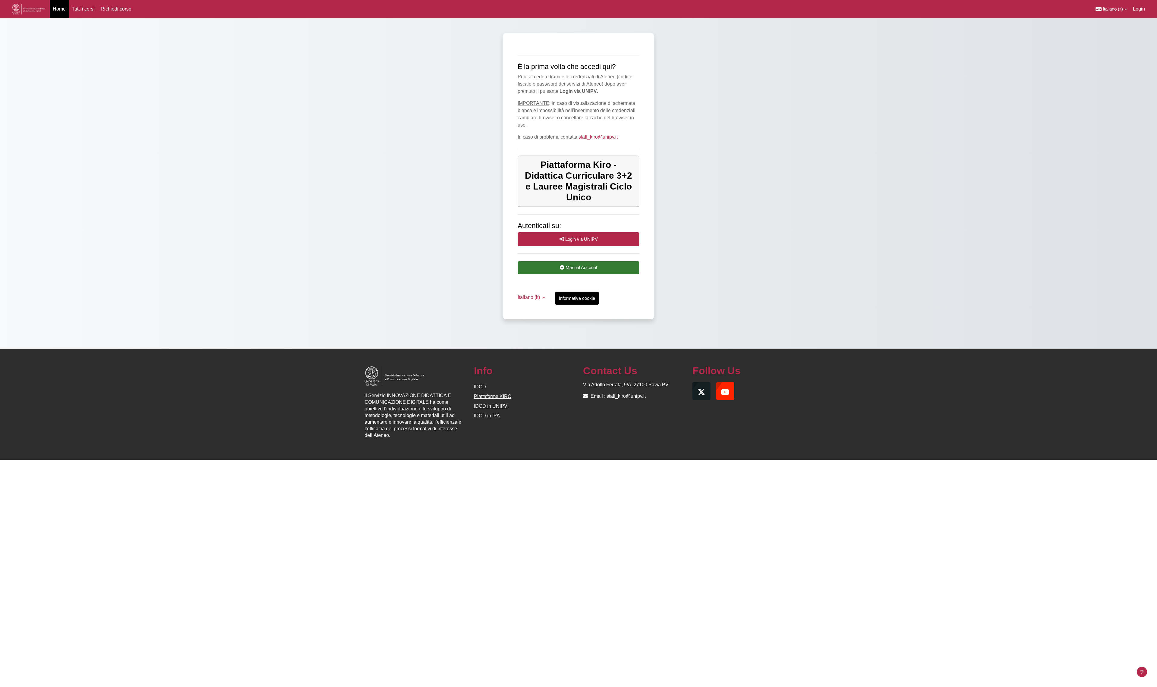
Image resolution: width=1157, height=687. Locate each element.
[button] (1111, 9)
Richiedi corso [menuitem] (116, 8)
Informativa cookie (577, 298)
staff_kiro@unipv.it (598, 137)
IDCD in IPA (487, 415)
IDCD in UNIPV (490, 406)
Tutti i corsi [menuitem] (83, 8)
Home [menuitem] (59, 8)
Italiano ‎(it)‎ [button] (529, 297)
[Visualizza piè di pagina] (1142, 672)
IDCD (480, 386)
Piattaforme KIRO (492, 396)
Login (1139, 8)
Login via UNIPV (581, 239)
